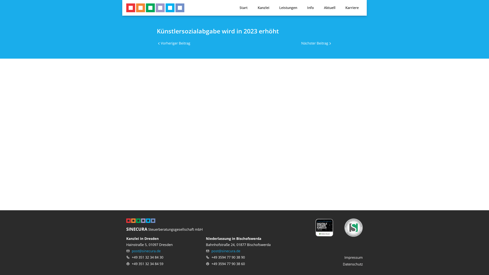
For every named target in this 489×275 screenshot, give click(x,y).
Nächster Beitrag (314, 43)
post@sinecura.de (146, 251)
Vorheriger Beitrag (175, 43)
